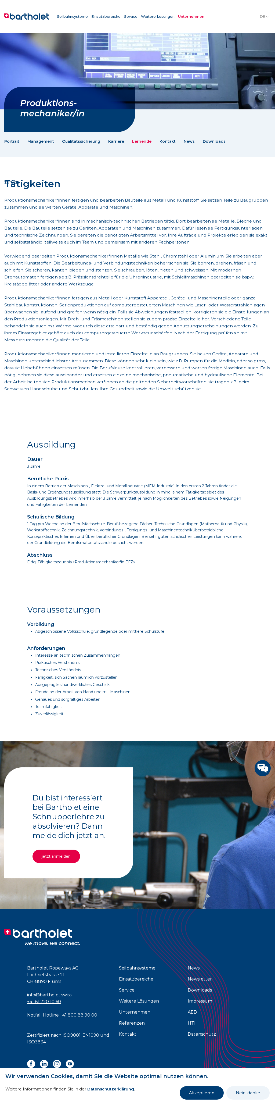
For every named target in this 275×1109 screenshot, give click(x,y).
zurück (11, 182)
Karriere (116, 141)
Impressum (200, 1001)
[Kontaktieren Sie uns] (263, 768)
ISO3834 (36, 1041)
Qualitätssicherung (81, 141)
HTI (192, 1023)
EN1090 (90, 1035)
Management (40, 141)
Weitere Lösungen (158, 16)
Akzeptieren (201, 1092)
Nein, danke (248, 1092)
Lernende (141, 141)
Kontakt (168, 141)
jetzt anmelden (56, 856)
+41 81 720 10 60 (44, 1001)
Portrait (11, 141)
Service (131, 16)
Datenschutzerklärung (110, 1089)
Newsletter (200, 979)
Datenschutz (202, 1034)
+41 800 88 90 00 (78, 1015)
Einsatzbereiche (106, 16)
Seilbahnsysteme (72, 16)
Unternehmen (191, 16)
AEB (192, 1012)
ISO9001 (72, 1035)
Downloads (214, 141)
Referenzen (132, 1023)
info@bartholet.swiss (49, 994)
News (189, 141)
